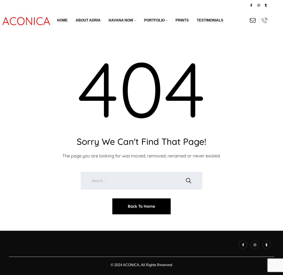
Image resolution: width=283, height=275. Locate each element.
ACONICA (26, 21)
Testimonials (210, 20)
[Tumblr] (266, 5)
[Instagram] (259, 5)
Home (62, 20)
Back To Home (141, 206)
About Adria (88, 20)
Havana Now (121, 20)
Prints (182, 20)
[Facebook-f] (251, 5)
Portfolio (154, 20)
